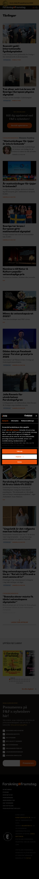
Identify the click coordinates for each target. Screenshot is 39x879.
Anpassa (18, 456)
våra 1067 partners (13, 430)
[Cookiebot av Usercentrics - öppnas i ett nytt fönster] (24, 416)
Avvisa (19, 462)
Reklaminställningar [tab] (27, 421)
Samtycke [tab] (5, 421)
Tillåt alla (19, 451)
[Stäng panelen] (36, 415)
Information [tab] (15, 421)
